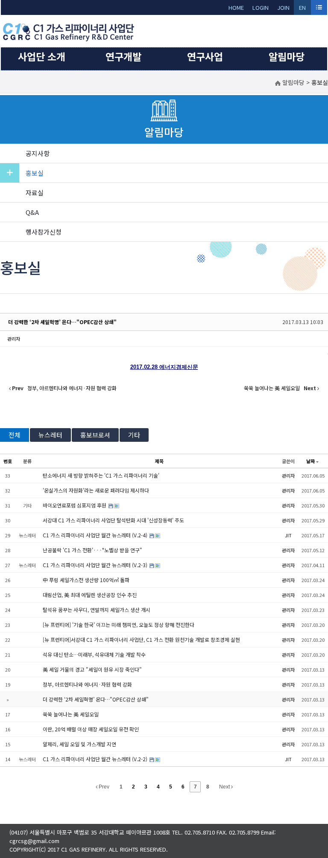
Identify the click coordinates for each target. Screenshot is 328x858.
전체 (14, 434)
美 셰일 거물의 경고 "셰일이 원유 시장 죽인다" (92, 669)
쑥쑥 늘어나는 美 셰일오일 (71, 714)
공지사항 (38, 153)
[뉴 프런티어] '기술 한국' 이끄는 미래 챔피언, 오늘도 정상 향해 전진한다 (118, 624)
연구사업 (205, 56)
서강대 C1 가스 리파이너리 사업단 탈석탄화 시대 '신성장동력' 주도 (113, 520)
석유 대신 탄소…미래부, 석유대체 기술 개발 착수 (94, 654)
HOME (236, 7)
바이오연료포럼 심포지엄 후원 (75, 505)
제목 (159, 461)
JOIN (283, 7)
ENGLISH (303, 9)
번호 (7, 461)
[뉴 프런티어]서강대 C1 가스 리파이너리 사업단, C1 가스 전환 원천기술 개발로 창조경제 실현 (141, 639)
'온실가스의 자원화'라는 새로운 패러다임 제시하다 (96, 490)
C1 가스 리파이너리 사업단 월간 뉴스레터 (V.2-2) (96, 758)
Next (225, 787)
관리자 (13, 338)
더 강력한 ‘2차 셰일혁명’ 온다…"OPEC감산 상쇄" (62, 321)
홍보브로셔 (95, 434)
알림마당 (287, 56)
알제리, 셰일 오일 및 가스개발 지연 (79, 744)
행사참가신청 (44, 231)
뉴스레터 (50, 434)
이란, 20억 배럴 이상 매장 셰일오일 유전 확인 (91, 729)
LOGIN (260, 7)
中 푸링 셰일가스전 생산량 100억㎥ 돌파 (86, 579)
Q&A (32, 212)
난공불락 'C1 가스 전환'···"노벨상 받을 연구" (92, 550)
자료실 (35, 192)
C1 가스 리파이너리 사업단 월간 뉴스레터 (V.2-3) (96, 564)
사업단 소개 (41, 56)
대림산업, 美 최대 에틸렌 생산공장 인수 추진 (90, 594)
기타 (134, 434)
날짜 (310, 461)
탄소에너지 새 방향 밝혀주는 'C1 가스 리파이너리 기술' (101, 475)
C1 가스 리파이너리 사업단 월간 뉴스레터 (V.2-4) (96, 535)
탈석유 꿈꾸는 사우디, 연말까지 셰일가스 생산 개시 (96, 609)
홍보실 (35, 172)
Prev (103, 787)
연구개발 (123, 56)
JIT (288, 535)
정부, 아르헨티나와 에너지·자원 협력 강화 (87, 684)
